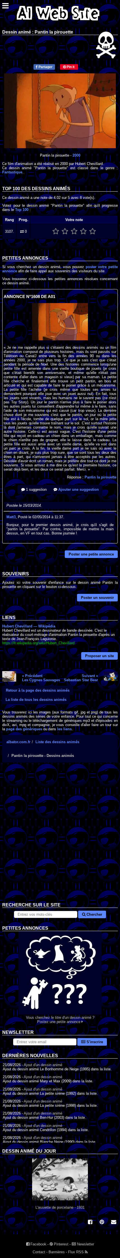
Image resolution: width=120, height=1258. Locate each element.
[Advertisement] (60, 836)
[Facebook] (90, 1222)
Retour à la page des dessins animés (37, 690)
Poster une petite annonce (91, 554)
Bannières (57, 1252)
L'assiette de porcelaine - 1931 (60, 1207)
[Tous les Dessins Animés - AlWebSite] (58, 22)
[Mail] (113, 1222)
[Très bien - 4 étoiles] (83, 231)
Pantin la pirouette (100, 477)
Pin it (70, 67)
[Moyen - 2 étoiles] (64, 231)
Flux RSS (76, 1252)
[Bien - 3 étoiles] (74, 231)
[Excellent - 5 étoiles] (92, 231)
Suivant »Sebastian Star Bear (81, 678)
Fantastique (12, 172)
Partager (45, 67)
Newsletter (85, 1244)
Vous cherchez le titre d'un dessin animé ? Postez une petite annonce (60, 1019)
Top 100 (21, 210)
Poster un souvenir (97, 598)
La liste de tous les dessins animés (36, 699)
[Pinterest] (102, 1222)
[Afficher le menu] (5, 7)
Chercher (93, 914)
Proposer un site (99, 656)
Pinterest (60, 1244)
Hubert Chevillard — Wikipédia (28, 626)
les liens (64, 729)
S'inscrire (94, 1042)
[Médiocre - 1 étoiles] (55, 231)
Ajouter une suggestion (78, 489)
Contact (39, 1252)
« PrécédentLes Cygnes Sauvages (41, 678)
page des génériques (24, 729)
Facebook (37, 1244)
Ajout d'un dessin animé (43, 1065)
